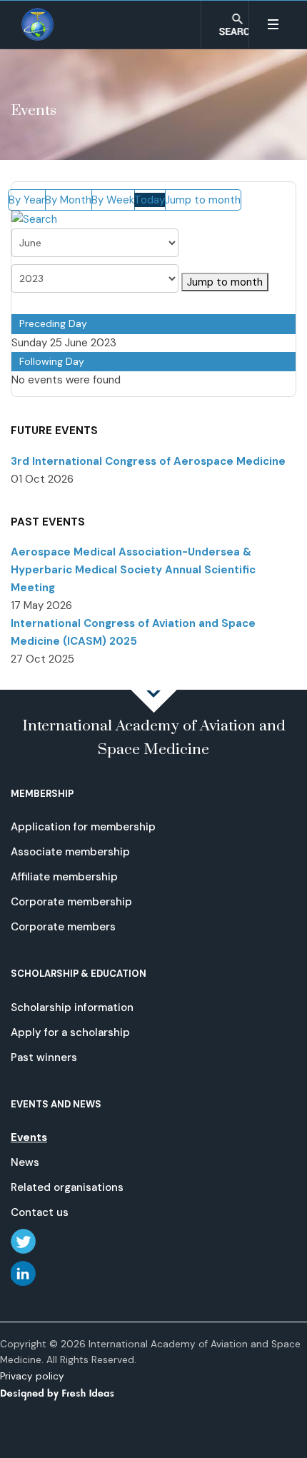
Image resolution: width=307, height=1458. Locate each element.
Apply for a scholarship (70, 1032)
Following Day (51, 361)
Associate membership (70, 852)
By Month (68, 200)
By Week (112, 200)
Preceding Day (53, 323)
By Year (27, 200)
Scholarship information (72, 1007)
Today (149, 200)
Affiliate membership (64, 877)
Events (29, 1137)
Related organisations (67, 1187)
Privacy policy (32, 1376)
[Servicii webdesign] (65, 1392)
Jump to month (203, 200)
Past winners (44, 1057)
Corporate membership (71, 902)
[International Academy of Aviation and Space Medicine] (38, 24)
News (25, 1162)
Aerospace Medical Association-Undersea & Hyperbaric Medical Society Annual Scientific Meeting (133, 570)
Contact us (40, 1212)
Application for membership (83, 827)
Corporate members (63, 927)
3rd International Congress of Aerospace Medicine (148, 461)
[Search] (34, 219)
